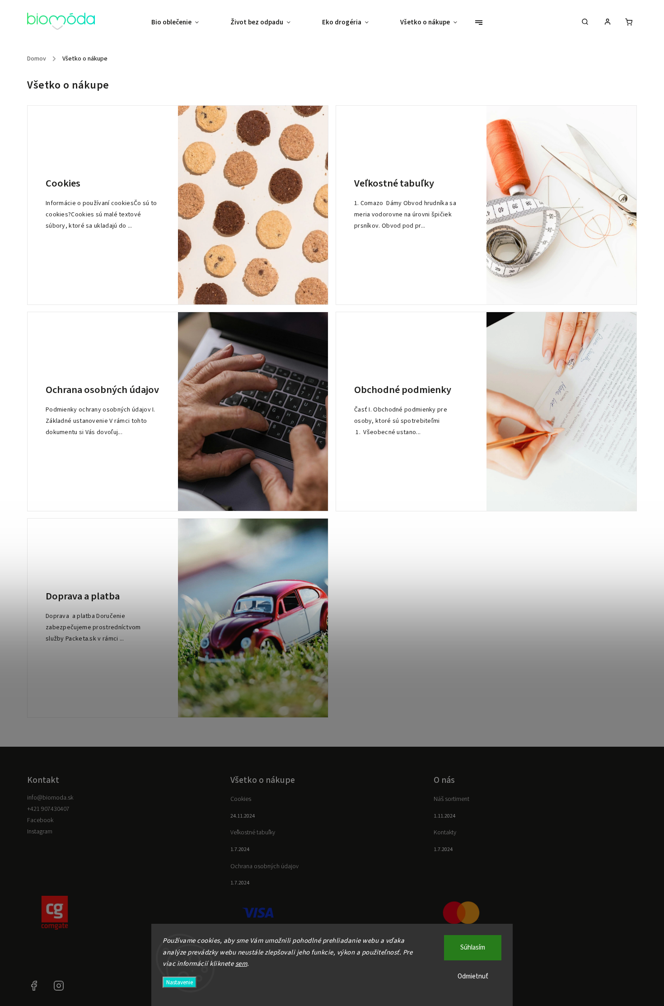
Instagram (39, 831)
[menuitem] (183, 22)
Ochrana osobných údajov (102, 390)
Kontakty (445, 832)
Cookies (63, 183)
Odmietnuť (473, 976)
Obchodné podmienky (402, 390)
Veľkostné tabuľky (394, 183)
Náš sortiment (451, 799)
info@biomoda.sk (50, 797)
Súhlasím (472, 947)
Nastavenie (179, 982)
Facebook (40, 820)
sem (241, 964)
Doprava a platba (83, 596)
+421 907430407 (48, 809)
